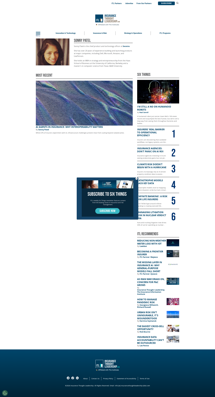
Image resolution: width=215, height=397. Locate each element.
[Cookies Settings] (5, 393)
